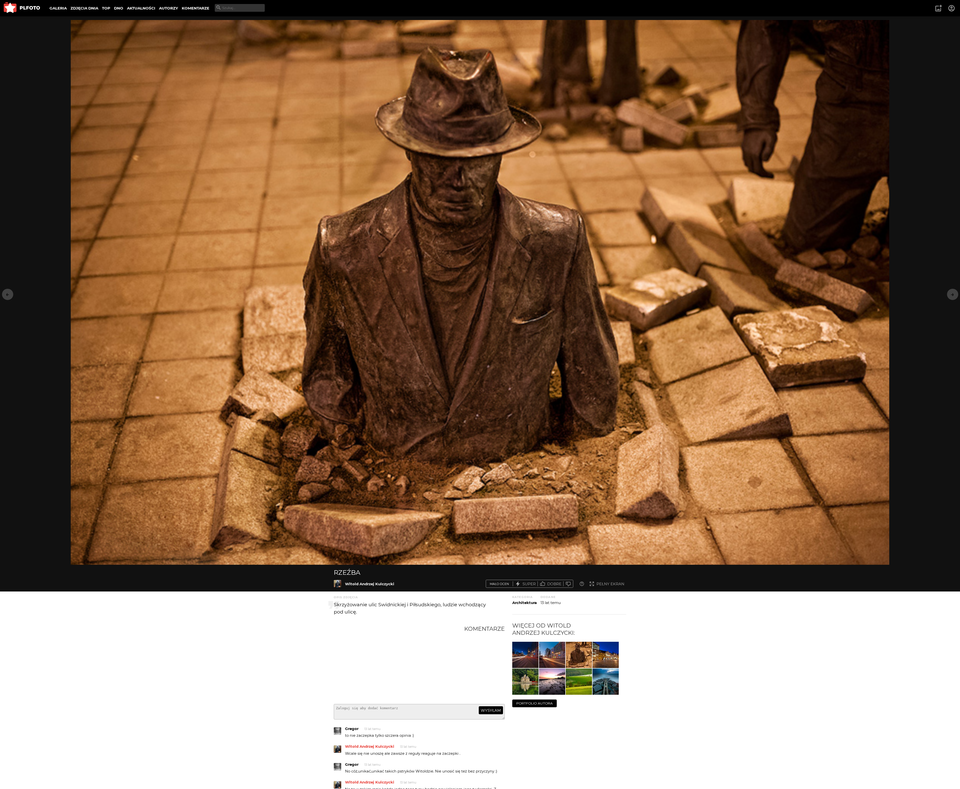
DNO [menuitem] (118, 8)
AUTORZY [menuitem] (168, 8)
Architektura (524, 602)
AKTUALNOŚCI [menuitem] (141, 8)
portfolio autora (534, 703)
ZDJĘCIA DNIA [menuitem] (84, 8)
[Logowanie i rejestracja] (951, 8)
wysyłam (491, 710)
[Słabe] (568, 584)
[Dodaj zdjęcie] (938, 8)
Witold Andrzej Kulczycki (369, 584)
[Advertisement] (399, 663)
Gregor (351, 728)
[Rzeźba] (337, 584)
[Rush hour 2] (525, 655)
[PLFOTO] (22, 8)
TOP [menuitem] (106, 8)
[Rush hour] (552, 655)
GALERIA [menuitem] (58, 8)
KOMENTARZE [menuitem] (195, 8)
